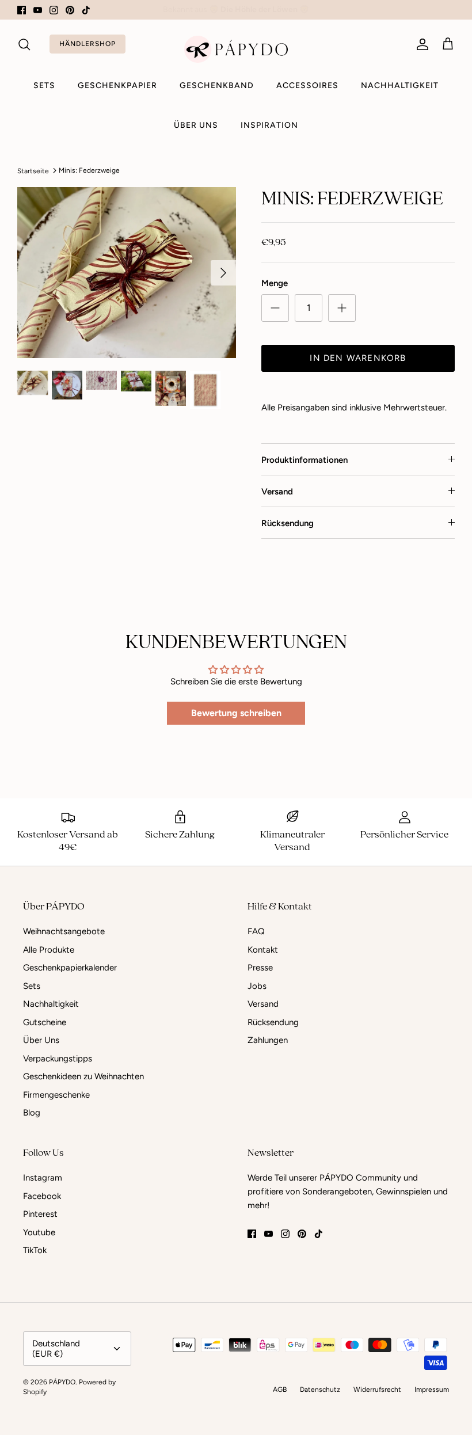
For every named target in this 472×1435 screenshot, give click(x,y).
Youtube (39, 1232)
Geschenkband (217, 85)
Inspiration (269, 125)
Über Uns (196, 125)
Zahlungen (268, 1040)
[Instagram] (54, 10)
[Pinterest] (70, 10)
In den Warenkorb (358, 358)
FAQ (256, 931)
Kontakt (263, 950)
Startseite (33, 170)
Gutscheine (44, 1022)
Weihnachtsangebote (64, 931)
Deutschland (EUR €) (56, 1348)
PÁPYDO (62, 1382)
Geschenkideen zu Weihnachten (83, 1076)
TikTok (35, 1250)
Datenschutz (320, 1389)
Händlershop (87, 44)
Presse (260, 967)
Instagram (42, 1178)
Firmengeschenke (56, 1095)
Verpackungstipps (57, 1058)
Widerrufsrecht (377, 1389)
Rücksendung (287, 523)
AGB (280, 1389)
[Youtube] (37, 10)
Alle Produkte (48, 950)
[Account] (420, 44)
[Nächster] (223, 273)
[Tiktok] (86, 10)
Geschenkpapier (117, 85)
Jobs (257, 986)
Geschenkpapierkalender (70, 967)
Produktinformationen (304, 460)
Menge (274, 283)
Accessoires (307, 85)
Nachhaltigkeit (400, 85)
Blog (31, 1112)
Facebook (42, 1196)
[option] (126, 272)
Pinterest (40, 1214)
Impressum (431, 1389)
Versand (277, 491)
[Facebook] (21, 10)
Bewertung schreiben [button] (236, 712)
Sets (44, 85)
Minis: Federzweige (89, 170)
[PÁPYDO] (236, 49)
